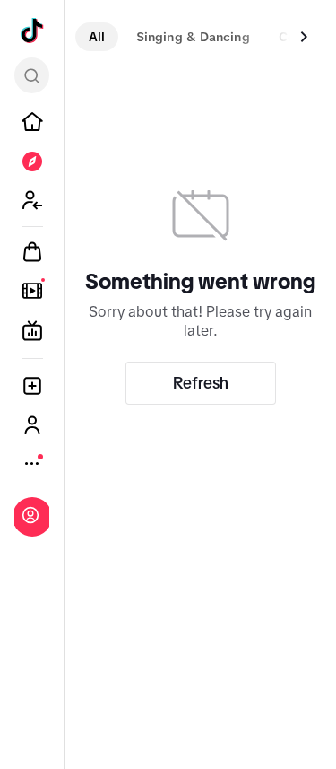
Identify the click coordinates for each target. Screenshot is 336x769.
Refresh (200, 383)
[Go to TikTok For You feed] (32, 30)
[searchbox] (31, 75)
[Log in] (30, 515)
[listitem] (32, 122)
